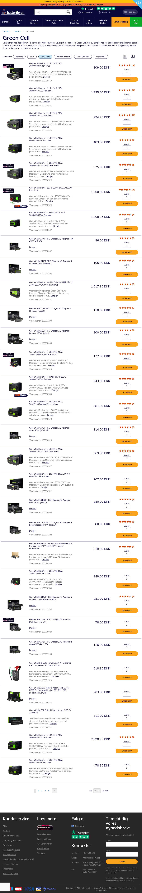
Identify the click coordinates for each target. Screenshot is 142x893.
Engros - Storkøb (10, 864)
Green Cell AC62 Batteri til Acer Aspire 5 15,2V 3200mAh (50, 711)
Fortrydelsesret (9, 854)
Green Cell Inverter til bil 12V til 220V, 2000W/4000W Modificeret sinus (46, 164)
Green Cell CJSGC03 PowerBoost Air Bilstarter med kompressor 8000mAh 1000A (50, 664)
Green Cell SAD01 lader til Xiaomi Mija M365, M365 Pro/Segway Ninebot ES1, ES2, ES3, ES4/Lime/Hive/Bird (49, 690)
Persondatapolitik (10, 873)
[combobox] (53, 12)
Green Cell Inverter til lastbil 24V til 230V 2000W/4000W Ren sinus (47, 213)
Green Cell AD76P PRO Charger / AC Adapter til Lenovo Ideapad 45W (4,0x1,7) (50, 523)
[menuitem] (6, 22)
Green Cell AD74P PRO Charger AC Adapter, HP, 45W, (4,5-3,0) (51, 240)
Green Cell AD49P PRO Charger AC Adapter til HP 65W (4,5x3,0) (50, 309)
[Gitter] (125, 57)
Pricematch (8, 869)
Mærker (18, 31)
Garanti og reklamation (13, 840)
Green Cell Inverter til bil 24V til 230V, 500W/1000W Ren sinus (46, 761)
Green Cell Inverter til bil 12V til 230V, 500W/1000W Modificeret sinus (46, 402)
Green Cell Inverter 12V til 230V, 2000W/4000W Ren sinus (50, 189)
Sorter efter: (7, 57)
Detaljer (46, 77)
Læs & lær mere (44, 834)
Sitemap (41, 853)
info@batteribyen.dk (91, 858)
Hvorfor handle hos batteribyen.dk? (18, 859)
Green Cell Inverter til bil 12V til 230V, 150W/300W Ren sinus (46, 572)
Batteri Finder (43, 848)
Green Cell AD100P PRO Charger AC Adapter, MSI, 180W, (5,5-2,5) (49, 501)
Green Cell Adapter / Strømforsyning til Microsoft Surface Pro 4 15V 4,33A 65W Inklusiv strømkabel (51, 546)
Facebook (79, 826)
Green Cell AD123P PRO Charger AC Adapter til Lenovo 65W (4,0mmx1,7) (50, 262)
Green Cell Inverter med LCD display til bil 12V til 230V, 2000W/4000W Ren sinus (50, 283)
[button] (109, 12)
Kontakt (6, 831)
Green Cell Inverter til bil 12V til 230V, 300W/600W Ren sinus (46, 64)
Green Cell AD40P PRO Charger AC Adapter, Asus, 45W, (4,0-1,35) (49, 429)
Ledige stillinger (44, 839)
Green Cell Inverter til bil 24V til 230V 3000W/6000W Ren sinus (45, 736)
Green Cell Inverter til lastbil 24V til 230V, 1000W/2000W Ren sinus (47, 378)
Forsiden (6, 31)
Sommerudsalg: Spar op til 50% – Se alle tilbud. (64, 1)
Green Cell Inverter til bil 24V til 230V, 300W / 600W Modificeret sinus (49, 475)
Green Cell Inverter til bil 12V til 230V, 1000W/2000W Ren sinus (46, 114)
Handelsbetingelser (11, 850)
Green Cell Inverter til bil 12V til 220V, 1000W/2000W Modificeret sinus (46, 450)
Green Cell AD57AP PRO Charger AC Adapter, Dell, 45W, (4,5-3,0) (50, 620)
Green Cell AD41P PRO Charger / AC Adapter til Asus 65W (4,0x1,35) (50, 643)
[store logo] (13, 12)
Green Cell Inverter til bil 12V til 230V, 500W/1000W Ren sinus (46, 139)
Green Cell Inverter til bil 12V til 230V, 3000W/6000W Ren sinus (46, 89)
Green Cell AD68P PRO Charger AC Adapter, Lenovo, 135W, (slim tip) (49, 332)
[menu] (71, 22)
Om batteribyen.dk (11, 835)
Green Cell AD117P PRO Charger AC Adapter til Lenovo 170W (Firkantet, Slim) (50, 598)
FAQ (5, 826)
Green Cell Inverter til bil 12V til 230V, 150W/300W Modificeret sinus (46, 353)
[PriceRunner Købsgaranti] (45, 828)
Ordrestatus (8, 845)
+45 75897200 (89, 853)
